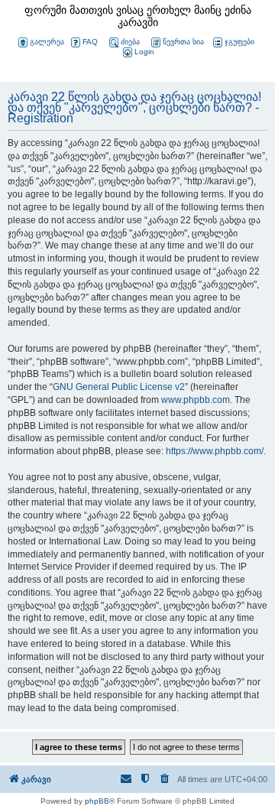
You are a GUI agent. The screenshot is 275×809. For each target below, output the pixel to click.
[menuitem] (137, 52)
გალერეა (47, 41)
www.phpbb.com (195, 400)
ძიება (130, 41)
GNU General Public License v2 (119, 387)
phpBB (97, 801)
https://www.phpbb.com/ (215, 451)
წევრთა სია (183, 41)
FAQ (90, 41)
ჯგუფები (239, 41)
